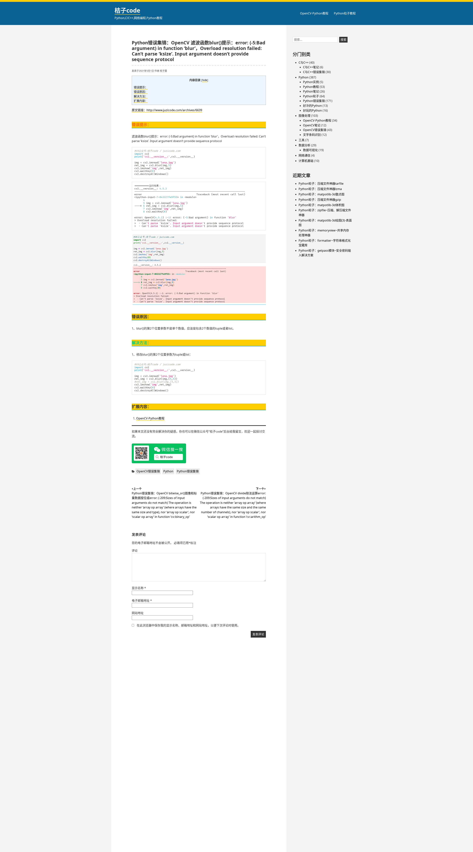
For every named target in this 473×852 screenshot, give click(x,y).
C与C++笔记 (311, 67)
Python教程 (311, 87)
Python (168, 471)
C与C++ (304, 63)
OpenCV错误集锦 (148, 471)
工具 (301, 140)
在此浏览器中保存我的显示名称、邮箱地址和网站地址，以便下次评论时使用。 (188, 625)
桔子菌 (163, 70)
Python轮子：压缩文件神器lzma (320, 189)
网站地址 (138, 613)
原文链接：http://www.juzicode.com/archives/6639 (167, 110)
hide (204, 80)
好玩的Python (312, 110)
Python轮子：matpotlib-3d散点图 (321, 194)
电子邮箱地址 (142, 601)
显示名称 (139, 588)
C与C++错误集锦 (314, 72)
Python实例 (311, 82)
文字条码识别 (312, 135)
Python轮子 (311, 96)
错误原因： (141, 91)
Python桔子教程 (345, 13)
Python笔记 (311, 91)
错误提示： (141, 87)
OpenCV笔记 (311, 125)
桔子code (127, 10)
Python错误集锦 (188, 471)
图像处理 (304, 116)
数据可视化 (310, 150)
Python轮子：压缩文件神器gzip (320, 200)
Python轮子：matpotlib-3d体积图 (321, 205)
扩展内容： (141, 100)
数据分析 (304, 145)
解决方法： (141, 96)
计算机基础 (306, 161)
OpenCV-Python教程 (314, 13)
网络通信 (304, 155)
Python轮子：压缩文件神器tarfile (321, 184)
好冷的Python (312, 106)
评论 (135, 551)
